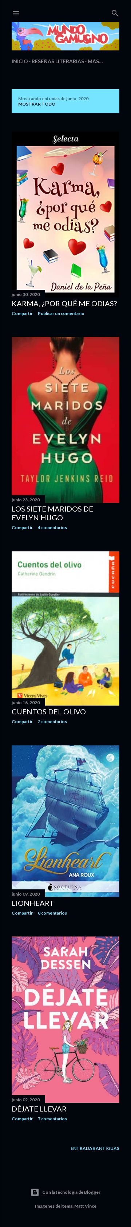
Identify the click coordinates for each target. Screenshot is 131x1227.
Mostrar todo (36, 104)
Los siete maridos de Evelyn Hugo (52, 513)
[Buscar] (115, 11)
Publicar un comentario (61, 313)
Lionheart (33, 903)
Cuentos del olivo (49, 711)
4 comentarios (52, 527)
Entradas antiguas (95, 1148)
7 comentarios (52, 1118)
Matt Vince (85, 1206)
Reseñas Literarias (58, 61)
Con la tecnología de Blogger (71, 1192)
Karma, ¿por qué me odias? (64, 303)
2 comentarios (52, 721)
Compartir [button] (22, 313)
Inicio (20, 61)
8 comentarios (52, 913)
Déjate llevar (39, 1108)
